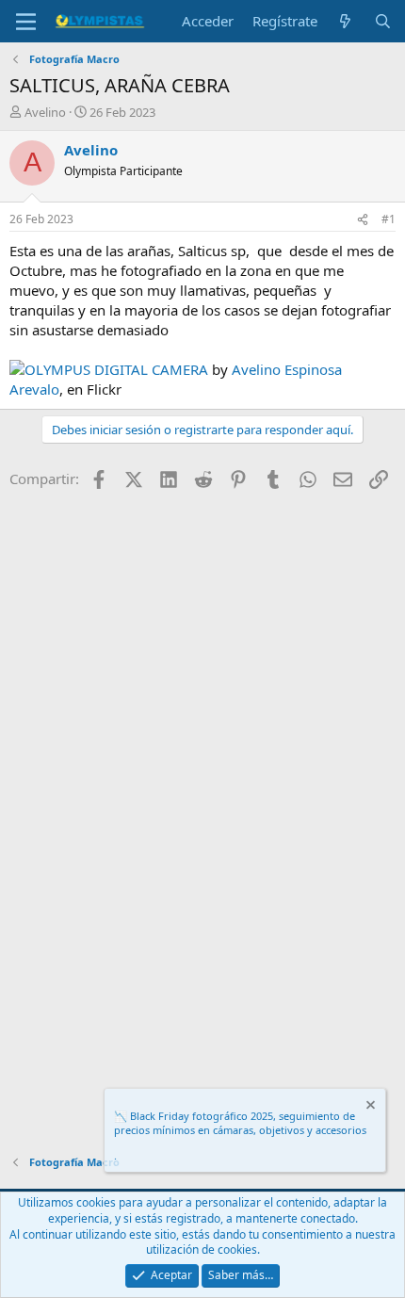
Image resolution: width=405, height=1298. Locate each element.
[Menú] (26, 22)
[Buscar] (382, 21)
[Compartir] (362, 220)
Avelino (45, 112)
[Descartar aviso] (369, 1107)
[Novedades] (345, 21)
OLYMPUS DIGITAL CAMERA (116, 369)
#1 (388, 219)
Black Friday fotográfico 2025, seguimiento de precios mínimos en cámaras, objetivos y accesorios (240, 1123)
